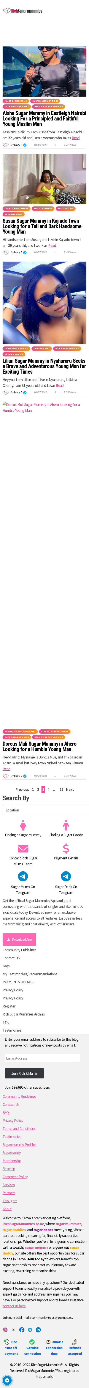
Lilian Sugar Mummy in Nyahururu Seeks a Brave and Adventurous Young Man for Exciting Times (44, 366)
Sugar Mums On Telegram (23, 889)
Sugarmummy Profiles (20, 1144)
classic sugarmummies (54, 731)
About (7, 1208)
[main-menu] (7, 28)
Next (70, 789)
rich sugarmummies (16, 208)
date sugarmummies (17, 106)
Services (9, 1184)
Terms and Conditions (19, 1128)
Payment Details (66, 858)
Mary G (18, 145)
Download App (22, 939)
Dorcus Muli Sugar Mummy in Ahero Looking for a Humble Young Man (40, 746)
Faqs (6, 965)
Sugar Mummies (43, 208)
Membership (12, 1160)
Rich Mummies (42, 348)
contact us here (14, 1305)
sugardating (65, 208)
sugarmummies (14, 214)
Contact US (11, 957)
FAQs (6, 1112)
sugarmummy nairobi (45, 100)
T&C (6, 1022)
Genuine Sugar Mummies (48, 106)
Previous (22, 789)
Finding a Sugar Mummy (23, 834)
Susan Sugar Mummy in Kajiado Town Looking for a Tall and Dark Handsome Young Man (42, 226)
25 (61, 789)
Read (76, 137)
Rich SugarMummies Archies (24, 1014)
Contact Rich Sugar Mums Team (23, 861)
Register (9, 1006)
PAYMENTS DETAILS (18, 981)
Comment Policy (15, 1176)
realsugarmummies (16, 348)
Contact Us (11, 1104)
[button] (25, 145)
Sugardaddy (12, 1152)
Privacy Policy (13, 989)
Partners (9, 1192)
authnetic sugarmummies (20, 731)
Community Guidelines (19, 949)
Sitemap (9, 1168)
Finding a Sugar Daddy (66, 834)
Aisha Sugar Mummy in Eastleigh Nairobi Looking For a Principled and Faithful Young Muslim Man (44, 118)
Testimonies (12, 1030)
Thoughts (10, 1200)
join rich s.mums (24, 1073)
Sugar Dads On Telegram (66, 889)
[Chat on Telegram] (7, 1380)
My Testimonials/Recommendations (30, 973)
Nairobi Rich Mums (16, 100)
